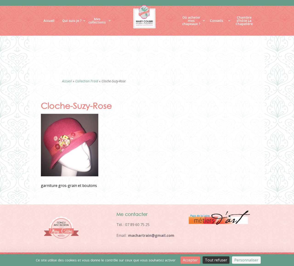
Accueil (48, 20)
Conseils (216, 20)
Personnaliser (246, 260)
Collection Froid (86, 81)
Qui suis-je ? (72, 20)
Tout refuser (216, 260)
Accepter (190, 260)
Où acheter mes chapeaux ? (191, 21)
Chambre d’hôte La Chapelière (244, 21)
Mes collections (97, 20)
